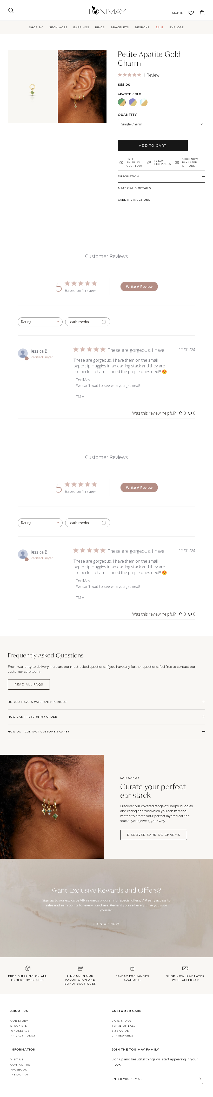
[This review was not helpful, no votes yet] (190, 413)
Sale (159, 27)
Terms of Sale (123, 1025)
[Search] (11, 10)
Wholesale (19, 1030)
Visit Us (16, 1059)
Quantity (127, 115)
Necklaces (58, 27)
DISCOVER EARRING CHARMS (154, 835)
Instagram (19, 1074)
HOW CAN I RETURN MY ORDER (32, 716)
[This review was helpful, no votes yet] (180, 413)
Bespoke (142, 27)
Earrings (81, 27)
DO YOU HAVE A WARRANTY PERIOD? (37, 702)
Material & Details (134, 188)
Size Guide (120, 1030)
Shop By (36, 27)
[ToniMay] (106, 10)
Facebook (18, 1069)
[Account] (176, 13)
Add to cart (153, 145)
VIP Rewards (122, 1035)
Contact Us (20, 1064)
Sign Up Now (106, 924)
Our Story (19, 1020)
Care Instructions (134, 199)
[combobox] (40, 321)
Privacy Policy (23, 1035)
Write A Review (139, 286)
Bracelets (120, 27)
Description (128, 176)
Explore (176, 27)
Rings (100, 27)
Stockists (18, 1025)
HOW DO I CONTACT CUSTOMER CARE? (38, 731)
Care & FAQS (122, 1020)
